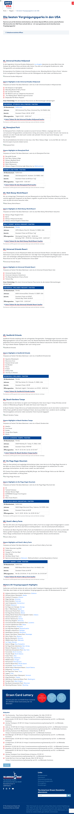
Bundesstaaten (42, 775)
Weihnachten (39, 166)
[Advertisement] (36, 47)
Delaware (14, 605)
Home (4, 10)
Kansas (20, 619)
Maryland (20, 626)
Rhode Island (22, 663)
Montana (20, 638)
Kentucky (21, 620)
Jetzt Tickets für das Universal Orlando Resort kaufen (23, 304)
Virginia (18, 677)
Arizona (20, 597)
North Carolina (17, 652)
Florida (17, 227)
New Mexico (20, 648)
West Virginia (18, 681)
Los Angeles (38, 64)
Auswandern (34, 3)
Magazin (56, 3)
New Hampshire (20, 644)
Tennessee (16, 669)
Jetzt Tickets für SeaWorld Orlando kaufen (20, 391)
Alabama (33, 593)
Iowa (20, 617)
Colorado (18, 601)
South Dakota (30, 667)
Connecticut (21, 603)
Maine (24, 624)
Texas (20, 671)
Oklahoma (17, 658)
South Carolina (17, 665)
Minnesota (22, 632)
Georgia (22, 607)
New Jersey (26, 646)
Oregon (17, 659)
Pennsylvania (17, 661)
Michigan (22, 630)
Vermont (28, 675)
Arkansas (17, 599)
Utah (12, 673)
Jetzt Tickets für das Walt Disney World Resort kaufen (24, 241)
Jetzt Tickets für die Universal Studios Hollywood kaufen (24, 119)
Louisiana (31, 622)
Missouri (19, 636)
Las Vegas (8, 642)
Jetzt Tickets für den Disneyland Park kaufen (20, 185)
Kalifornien (18, 107)
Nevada (14, 642)
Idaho (22, 611)
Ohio (15, 656)
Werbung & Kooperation (45, 781)
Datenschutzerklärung (45, 779)
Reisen (43, 3)
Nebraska (21, 640)
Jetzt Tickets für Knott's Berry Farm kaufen (20, 577)
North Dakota (19, 654)
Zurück (7, 765)
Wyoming (25, 685)
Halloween (24, 558)
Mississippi (29, 634)
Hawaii (20, 609)
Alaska (25, 595)
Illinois (23, 613)
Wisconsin (27, 683)
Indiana (36, 615)
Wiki (49, 3)
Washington (31, 679)
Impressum (41, 777)
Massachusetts (24, 628)
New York (26, 650)
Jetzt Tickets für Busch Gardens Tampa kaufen (21, 453)
